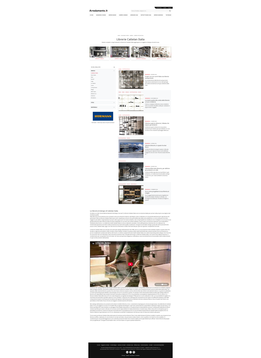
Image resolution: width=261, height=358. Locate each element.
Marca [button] (93, 70)
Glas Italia (93, 75)
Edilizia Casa (137, 345)
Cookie (127, 355)
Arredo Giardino (158, 15)
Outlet (165, 7)
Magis (127, 92)
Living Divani (94, 87)
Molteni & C (134, 184)
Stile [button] (92, 102)
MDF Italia (93, 91)
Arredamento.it (109, 11)
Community (159, 7)
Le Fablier (93, 83)
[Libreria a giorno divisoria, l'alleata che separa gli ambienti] (131, 125)
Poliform (93, 95)
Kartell (92, 79)
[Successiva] (171, 54)
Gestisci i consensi (135, 355)
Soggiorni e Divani (101, 15)
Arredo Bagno (112, 15)
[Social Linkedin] (127, 352)
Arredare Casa (134, 15)
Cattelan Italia (126, 69)
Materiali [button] (94, 107)
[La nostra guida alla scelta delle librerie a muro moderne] (131, 102)
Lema (120, 69)
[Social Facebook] (130, 352)
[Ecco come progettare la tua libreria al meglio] (131, 194)
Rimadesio (93, 97)
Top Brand (168, 15)
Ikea (120, 92)
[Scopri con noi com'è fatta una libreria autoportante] (131, 79)
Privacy (123, 355)
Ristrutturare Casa (146, 15)
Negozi (169, 7)
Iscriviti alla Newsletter (159, 345)
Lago (140, 92)
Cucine (91, 15)
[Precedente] (90, 54)
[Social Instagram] (134, 352)
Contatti (151, 345)
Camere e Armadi (123, 15)
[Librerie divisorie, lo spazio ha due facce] (131, 148)
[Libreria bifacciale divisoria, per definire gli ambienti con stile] (131, 171)
